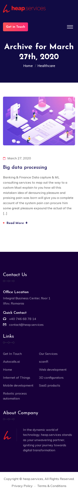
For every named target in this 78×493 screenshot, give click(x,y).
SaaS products (49, 385)
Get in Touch (15, 26)
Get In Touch (12, 354)
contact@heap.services (26, 325)
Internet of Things (16, 378)
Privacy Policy (22, 486)
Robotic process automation (15, 396)
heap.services (33, 479)
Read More (17, 222)
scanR (43, 361)
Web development (53, 369)
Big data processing (25, 167)
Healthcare (46, 66)
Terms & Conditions (51, 486)
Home (28, 66)
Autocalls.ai (11, 361)
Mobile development (18, 385)
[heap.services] (39, 9)
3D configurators (51, 378)
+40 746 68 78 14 (22, 319)
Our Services (48, 354)
